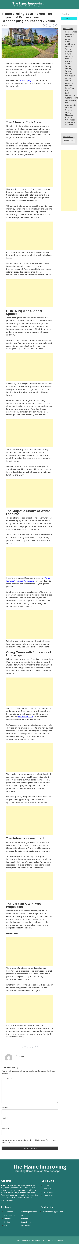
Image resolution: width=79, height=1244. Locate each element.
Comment (7, 1078)
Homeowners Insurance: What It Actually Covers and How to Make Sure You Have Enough (71, 42)
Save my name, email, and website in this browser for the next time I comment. (29, 1141)
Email (5, 1118)
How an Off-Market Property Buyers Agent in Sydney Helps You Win (70, 82)
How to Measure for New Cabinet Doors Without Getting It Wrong (69, 62)
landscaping (25, 80)
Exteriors (5, 25)
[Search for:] (69, 14)
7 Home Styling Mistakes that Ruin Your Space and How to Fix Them (70, 117)
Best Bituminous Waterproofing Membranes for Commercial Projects (71, 100)
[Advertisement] (29, 104)
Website (5, 1128)
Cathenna (20, 1056)
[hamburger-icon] (74, 4)
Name (5, 1108)
